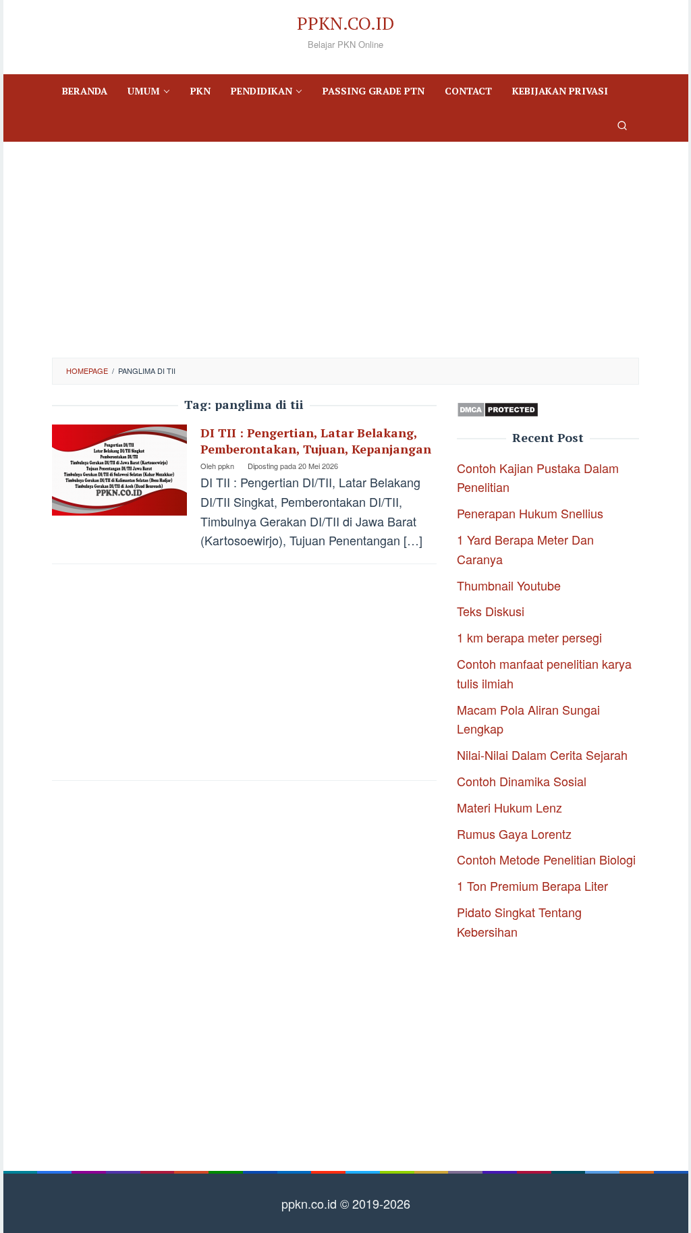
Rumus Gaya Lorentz (514, 833)
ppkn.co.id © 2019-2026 (345, 1203)
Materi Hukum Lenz (509, 807)
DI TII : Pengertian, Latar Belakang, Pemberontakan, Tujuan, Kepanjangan (315, 440)
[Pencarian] (622, 125)
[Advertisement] (345, 249)
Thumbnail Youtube (509, 585)
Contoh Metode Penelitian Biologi (546, 859)
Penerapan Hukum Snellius (530, 513)
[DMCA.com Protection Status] (497, 407)
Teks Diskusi (490, 611)
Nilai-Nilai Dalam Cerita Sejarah (542, 754)
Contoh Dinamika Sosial (521, 781)
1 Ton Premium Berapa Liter (532, 885)
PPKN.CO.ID (345, 22)
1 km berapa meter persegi (529, 637)
